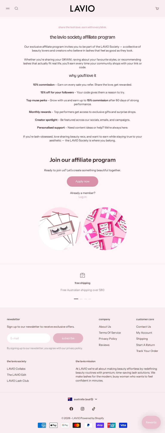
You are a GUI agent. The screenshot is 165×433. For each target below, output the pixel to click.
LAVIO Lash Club (18, 380)
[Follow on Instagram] (82, 409)
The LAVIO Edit (16, 374)
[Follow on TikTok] (94, 409)
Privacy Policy (108, 338)
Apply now (82, 181)
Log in (83, 196)
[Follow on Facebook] (71, 409)
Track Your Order (147, 351)
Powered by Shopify (92, 418)
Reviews (104, 345)
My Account (144, 332)
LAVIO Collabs (16, 368)
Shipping (142, 338)
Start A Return (145, 345)
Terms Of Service (110, 332)
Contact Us (143, 326)
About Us (105, 326)
